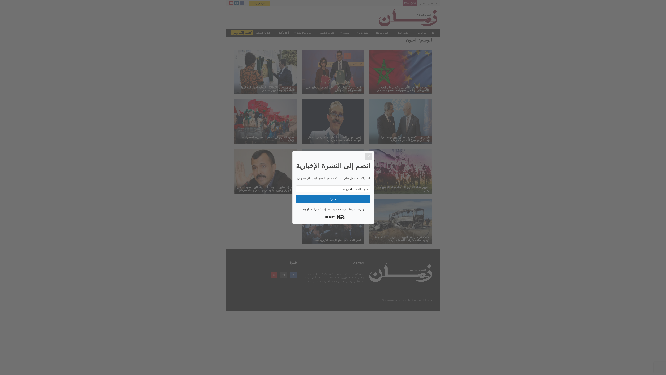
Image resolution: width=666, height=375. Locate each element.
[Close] (368, 156)
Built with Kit (333, 217)
